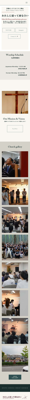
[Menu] (26, 2)
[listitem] (15, 164)
